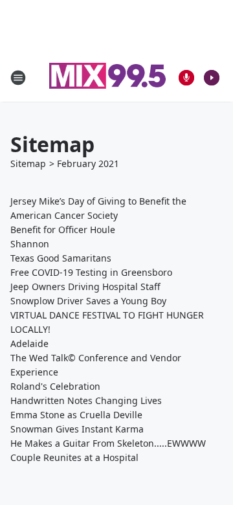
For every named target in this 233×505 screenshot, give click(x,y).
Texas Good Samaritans (60, 258)
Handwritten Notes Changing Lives (86, 400)
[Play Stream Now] (211, 77)
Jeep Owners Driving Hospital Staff (85, 286)
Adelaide (29, 343)
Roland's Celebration (55, 386)
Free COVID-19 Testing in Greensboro (91, 272)
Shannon (29, 244)
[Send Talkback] (186, 77)
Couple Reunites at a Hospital (74, 457)
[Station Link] (107, 77)
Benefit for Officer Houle (62, 229)
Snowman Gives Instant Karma (77, 429)
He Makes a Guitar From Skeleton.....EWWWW (108, 443)
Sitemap (28, 163)
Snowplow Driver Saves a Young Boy (88, 301)
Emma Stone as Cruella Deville (76, 415)
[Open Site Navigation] (18, 77)
